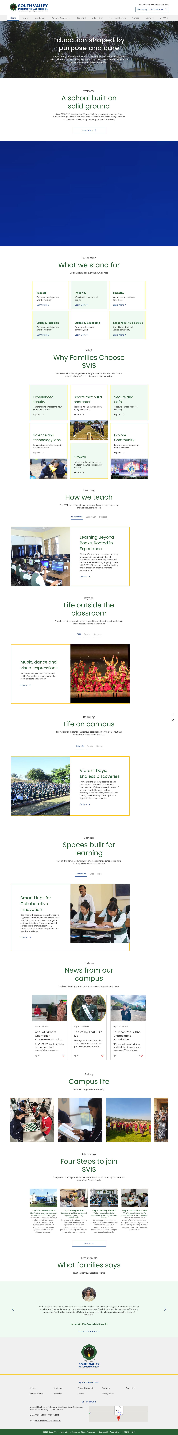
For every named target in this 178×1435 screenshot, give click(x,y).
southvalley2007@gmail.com (48, 1420)
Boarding (58, 1393)
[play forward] (165, 1120)
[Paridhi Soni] (83, 1331)
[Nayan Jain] (81, 1331)
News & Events (36, 1393)
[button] (26, 18)
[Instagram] (172, 720)
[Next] (165, 1309)
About (32, 1388)
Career (81, 1393)
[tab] (77, 517)
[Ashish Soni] (92, 1331)
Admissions (131, 1388)
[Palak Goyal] (90, 1331)
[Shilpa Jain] (85, 1331)
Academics (58, 1388)
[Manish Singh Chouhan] (87, 1331)
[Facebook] (172, 715)
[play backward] (13, 1120)
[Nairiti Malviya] (94, 1331)
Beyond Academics (86, 1388)
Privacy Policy (108, 1393)
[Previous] (13, 1309)
